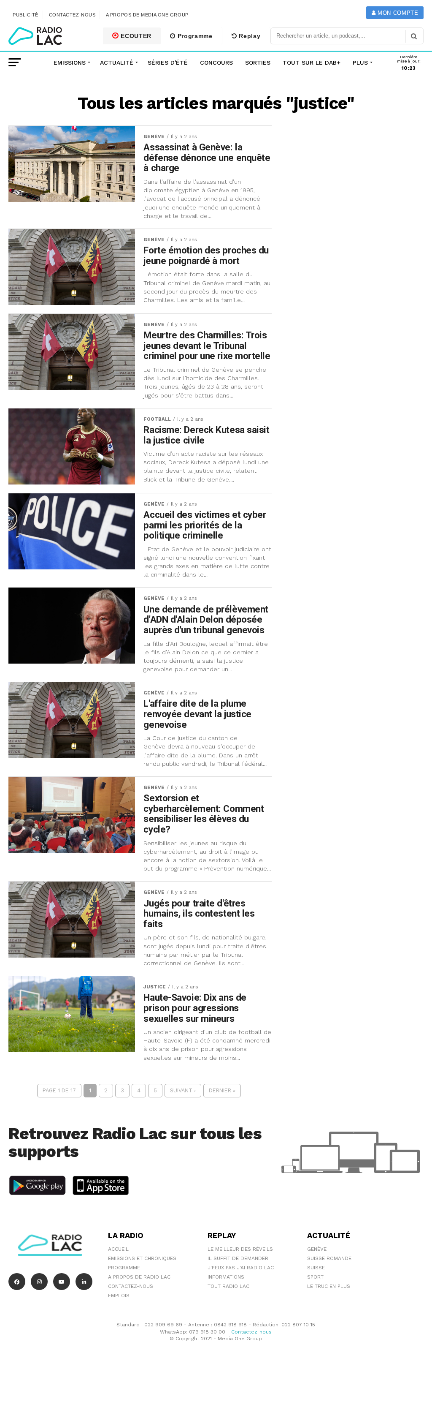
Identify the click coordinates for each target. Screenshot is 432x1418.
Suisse (316, 1268)
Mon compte (396, 13)
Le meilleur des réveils (240, 1249)
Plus (360, 62)
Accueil (118, 1249)
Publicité (25, 14)
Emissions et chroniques (142, 1258)
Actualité (116, 62)
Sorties (257, 62)
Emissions (70, 62)
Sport (315, 1277)
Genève (317, 1249)
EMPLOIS (119, 1295)
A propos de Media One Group (147, 14)
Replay (249, 36)
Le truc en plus (328, 1286)
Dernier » (222, 1090)
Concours (216, 62)
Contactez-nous (72, 14)
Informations (226, 1277)
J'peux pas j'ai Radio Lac (241, 1268)
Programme (194, 36)
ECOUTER (135, 36)
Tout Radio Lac (228, 1286)
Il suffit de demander (238, 1258)
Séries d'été (168, 62)
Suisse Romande (329, 1258)
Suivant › (183, 1090)
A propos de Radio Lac (139, 1277)
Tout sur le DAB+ (311, 62)
